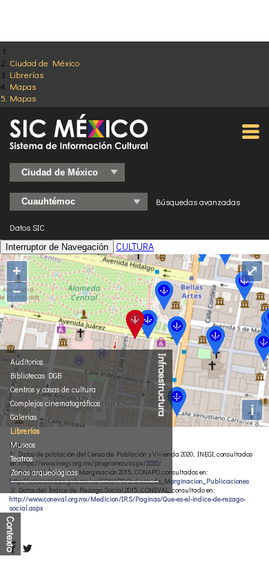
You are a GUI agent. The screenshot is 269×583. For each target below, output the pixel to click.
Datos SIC (27, 227)
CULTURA (135, 246)
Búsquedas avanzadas (198, 201)
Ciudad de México (44, 62)
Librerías (26, 74)
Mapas (23, 86)
